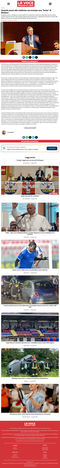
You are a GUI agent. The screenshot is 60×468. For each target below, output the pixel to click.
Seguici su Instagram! (30, 61)
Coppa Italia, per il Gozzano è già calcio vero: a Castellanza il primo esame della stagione (30, 342)
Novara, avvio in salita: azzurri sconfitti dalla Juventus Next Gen (30, 270)
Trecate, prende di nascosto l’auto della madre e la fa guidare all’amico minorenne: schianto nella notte (30, 306)
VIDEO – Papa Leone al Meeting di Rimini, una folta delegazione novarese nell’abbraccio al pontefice (30, 233)
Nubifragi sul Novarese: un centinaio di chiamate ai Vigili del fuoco (30, 378)
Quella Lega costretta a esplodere (30, 196)
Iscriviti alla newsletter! (29, 141)
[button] (9, 4)
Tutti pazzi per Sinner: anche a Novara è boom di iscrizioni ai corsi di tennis (30, 414)
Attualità (3, 7)
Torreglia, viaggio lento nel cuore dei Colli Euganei (30, 160)
